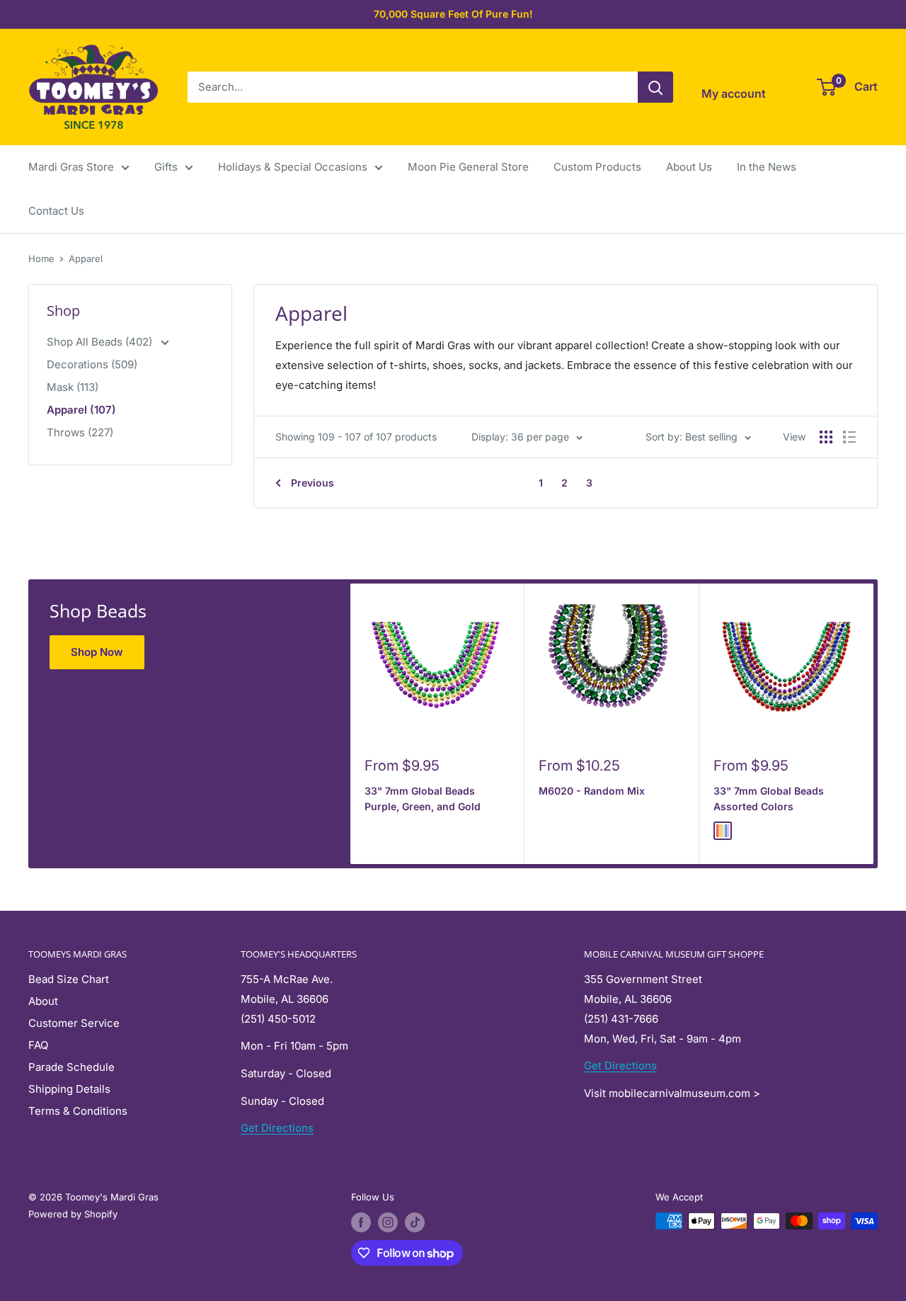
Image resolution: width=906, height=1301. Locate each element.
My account (733, 93)
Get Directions (277, 1128)
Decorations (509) (92, 364)
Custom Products (597, 167)
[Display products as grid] (826, 437)
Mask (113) (72, 387)
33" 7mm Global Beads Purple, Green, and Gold (423, 798)
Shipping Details (69, 1089)
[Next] (873, 723)
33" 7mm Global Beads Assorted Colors (768, 798)
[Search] (655, 87)
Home (41, 258)
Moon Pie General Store (468, 167)
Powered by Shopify (72, 1214)
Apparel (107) (81, 409)
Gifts (166, 167)
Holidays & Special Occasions (292, 167)
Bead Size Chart (68, 979)
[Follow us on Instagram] (388, 1222)
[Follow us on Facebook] (361, 1222)
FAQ (38, 1045)
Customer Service (74, 1023)
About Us (689, 167)
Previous (312, 483)
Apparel (86, 258)
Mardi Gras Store (71, 167)
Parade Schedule (71, 1067)
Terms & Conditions (77, 1111)
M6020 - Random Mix (592, 791)
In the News (766, 167)
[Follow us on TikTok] (415, 1222)
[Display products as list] (849, 437)
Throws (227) (80, 432)
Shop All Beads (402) (101, 341)
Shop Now (97, 652)
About (43, 1001)
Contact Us (56, 210)
